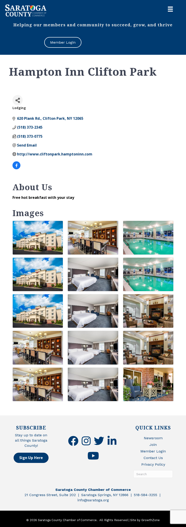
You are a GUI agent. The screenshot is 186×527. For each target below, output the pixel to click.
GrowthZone (150, 520)
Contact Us (153, 458)
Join (153, 444)
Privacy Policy (153, 464)
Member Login (153, 451)
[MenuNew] (170, 9)
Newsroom (153, 438)
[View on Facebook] (16, 167)
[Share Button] (17, 100)
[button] (31, 458)
